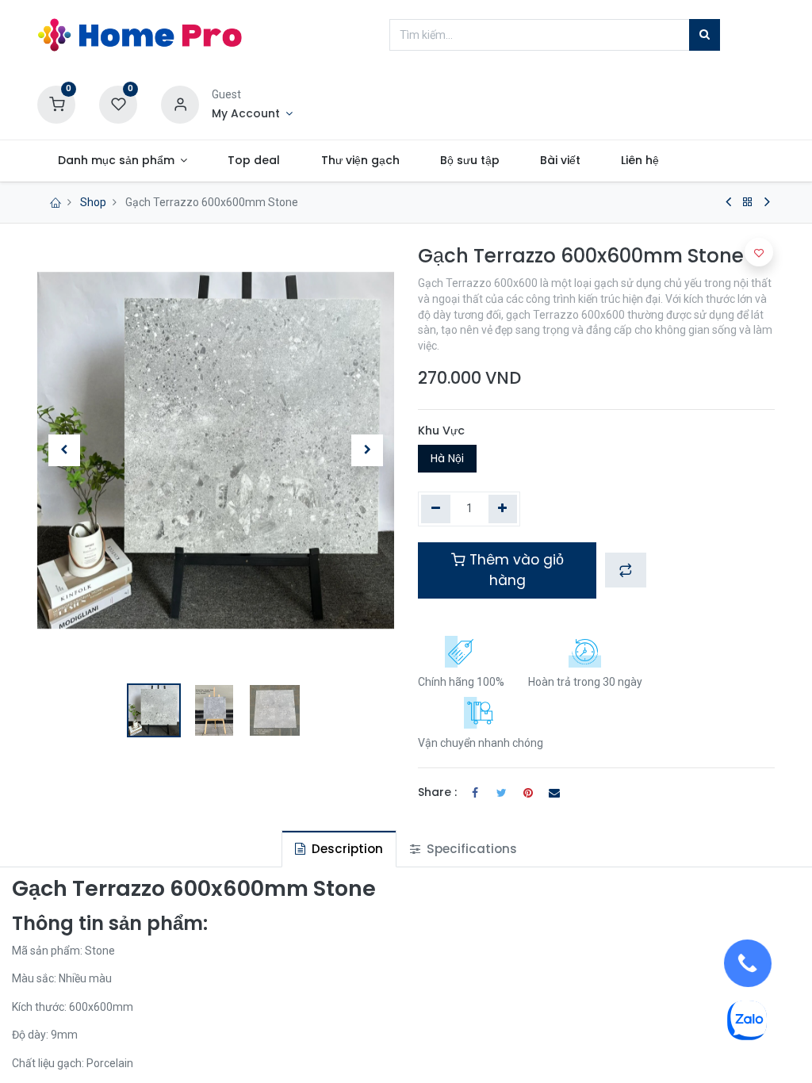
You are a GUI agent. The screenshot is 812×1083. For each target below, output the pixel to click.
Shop (93, 202)
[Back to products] (747, 202)
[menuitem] (254, 161)
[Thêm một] (503, 509)
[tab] (339, 848)
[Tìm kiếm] (704, 35)
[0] (56, 104)
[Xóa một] (435, 509)
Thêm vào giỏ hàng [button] (514, 570)
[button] (64, 450)
